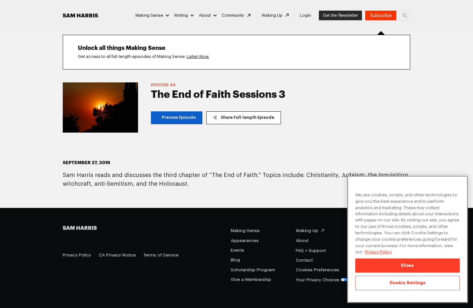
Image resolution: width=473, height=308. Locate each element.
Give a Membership (251, 279)
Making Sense (149, 15)
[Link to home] (80, 16)
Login (305, 15)
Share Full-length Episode (247, 117)
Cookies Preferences (317, 270)
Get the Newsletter (340, 15)
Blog (235, 260)
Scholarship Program (253, 270)
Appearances (245, 240)
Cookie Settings (408, 283)
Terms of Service (161, 255)
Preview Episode (179, 117)
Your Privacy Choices (317, 280)
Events (237, 250)
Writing (181, 15)
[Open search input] (404, 15)
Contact (304, 260)
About (205, 15)
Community (233, 15)
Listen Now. (198, 56)
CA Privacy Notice (117, 255)
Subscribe (381, 15)
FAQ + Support (311, 250)
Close (407, 265)
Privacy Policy (77, 255)
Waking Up (272, 15)
